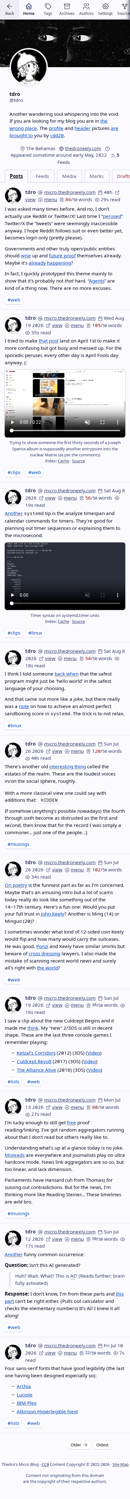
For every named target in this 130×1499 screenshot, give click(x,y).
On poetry (16, 885)
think (32, 1028)
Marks (96, 176)
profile (56, 128)
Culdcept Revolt (34, 1061)
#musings (18, 844)
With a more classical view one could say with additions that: (55, 796)
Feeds (42, 176)
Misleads (15, 1155)
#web (14, 299)
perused (112, 216)
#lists (13, 1081)
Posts (16, 176)
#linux (35, 632)
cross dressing (44, 953)
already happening (50, 263)
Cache (63, 461)
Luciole (24, 1394)
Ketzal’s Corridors (36, 1053)
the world (47, 967)
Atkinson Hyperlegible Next (47, 1411)
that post (48, 340)
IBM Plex (27, 1403)
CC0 (45, 1464)
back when (67, 673)
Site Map (120, 1464)
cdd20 (57, 135)
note (24, 706)
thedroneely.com (83, 148)
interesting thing (67, 766)
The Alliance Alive (36, 1070)
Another (14, 513)
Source (78, 461)
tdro (30, 192)
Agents (96, 281)
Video (93, 1053)
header (82, 128)
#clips (14, 472)
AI (72, 1276)
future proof (62, 255)
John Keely (52, 914)
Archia (24, 1386)
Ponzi (42, 946)
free (71, 1122)
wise (26, 255)
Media (69, 176)
